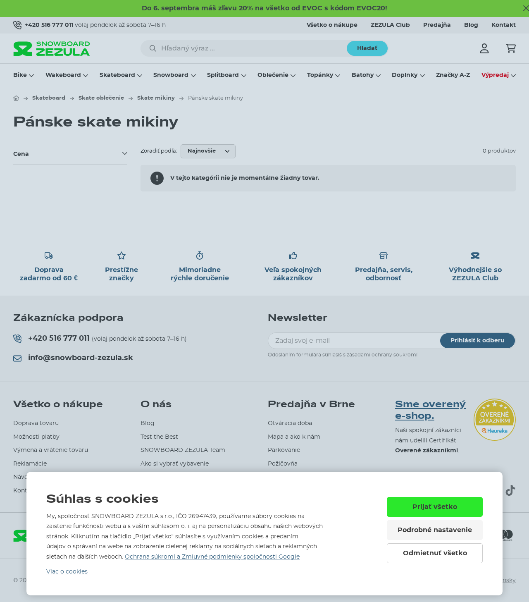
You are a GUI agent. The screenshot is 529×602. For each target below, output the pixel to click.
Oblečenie (272, 75)
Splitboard (223, 75)
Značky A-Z (453, 75)
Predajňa (437, 25)
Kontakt (503, 25)
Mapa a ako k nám (294, 437)
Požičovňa (283, 464)
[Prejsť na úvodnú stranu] (16, 98)
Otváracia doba (290, 423)
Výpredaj (495, 75)
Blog (471, 25)
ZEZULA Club (390, 25)
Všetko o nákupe (332, 25)
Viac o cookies (67, 572)
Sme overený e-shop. (430, 410)
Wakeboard (63, 75)
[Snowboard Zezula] (51, 48)
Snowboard (170, 75)
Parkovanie (284, 450)
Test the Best (159, 437)
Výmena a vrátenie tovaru (50, 450)
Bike (20, 75)
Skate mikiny (156, 98)
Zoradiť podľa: (159, 151)
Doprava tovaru (36, 423)
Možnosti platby (36, 437)
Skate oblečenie (101, 98)
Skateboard (117, 75)
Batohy (363, 75)
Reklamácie (30, 464)
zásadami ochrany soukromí (382, 354)
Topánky (320, 75)
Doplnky (404, 75)
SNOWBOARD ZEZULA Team (183, 450)
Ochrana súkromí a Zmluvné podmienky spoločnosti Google (212, 557)
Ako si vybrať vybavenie (175, 464)
